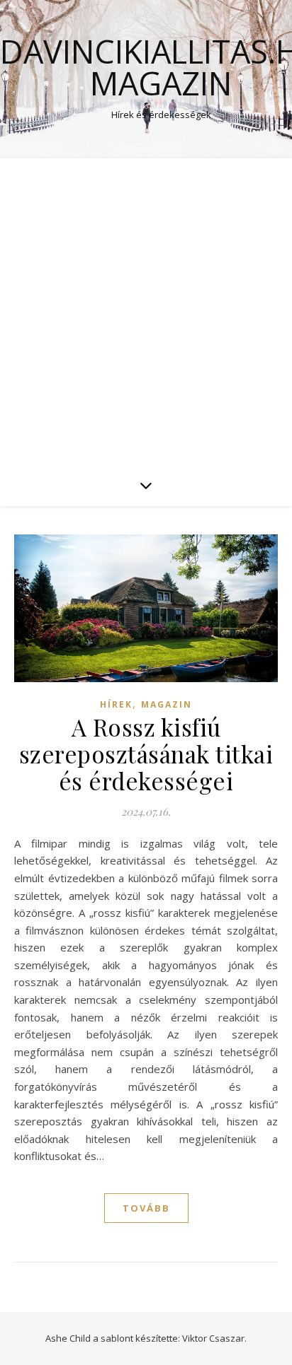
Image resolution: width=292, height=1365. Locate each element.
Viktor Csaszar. (214, 1338)
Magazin (166, 704)
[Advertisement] (146, 311)
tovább (146, 1208)
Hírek (116, 704)
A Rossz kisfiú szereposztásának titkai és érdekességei (146, 753)
